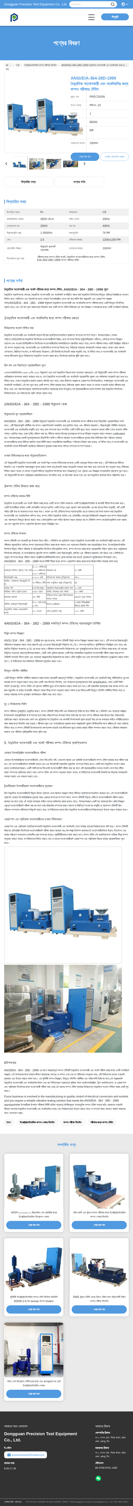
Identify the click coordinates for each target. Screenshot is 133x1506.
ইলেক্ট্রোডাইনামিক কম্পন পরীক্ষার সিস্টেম (40, 65)
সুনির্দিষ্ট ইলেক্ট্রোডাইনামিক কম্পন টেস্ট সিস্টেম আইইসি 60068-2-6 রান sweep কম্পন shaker (33, 1299)
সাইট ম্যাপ (18, 1502)
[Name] (113, 4)
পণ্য (17, 65)
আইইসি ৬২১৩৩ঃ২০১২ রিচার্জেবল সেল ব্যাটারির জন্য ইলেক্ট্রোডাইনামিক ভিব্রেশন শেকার (34, 1214)
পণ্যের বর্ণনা (79, 182)
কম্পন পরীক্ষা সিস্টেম (72, 1122)
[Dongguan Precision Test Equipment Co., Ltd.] (23, 17)
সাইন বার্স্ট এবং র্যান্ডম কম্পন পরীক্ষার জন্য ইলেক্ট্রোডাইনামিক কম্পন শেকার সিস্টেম (99, 1214)
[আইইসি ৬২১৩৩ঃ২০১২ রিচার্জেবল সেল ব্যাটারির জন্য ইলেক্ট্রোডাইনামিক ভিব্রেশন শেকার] (33, 1181)
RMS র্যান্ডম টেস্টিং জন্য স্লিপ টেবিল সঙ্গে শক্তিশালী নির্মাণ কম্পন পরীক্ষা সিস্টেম (99, 1299)
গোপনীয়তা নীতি (8, 1502)
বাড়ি (8, 65)
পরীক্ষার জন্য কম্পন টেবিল (101, 1122)
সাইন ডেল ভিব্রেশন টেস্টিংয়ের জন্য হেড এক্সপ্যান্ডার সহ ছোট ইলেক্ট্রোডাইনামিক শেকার (34, 1383)
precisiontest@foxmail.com (28, 1454)
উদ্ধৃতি (115, 17)
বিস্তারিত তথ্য (28, 182)
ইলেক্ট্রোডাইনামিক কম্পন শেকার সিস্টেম (37, 1122)
